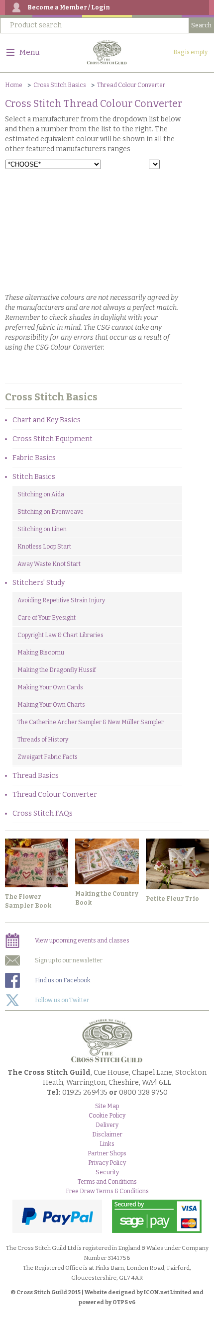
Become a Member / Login (68, 7)
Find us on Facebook (63, 980)
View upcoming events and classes (82, 940)
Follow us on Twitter (62, 1000)
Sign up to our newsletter (69, 960)
